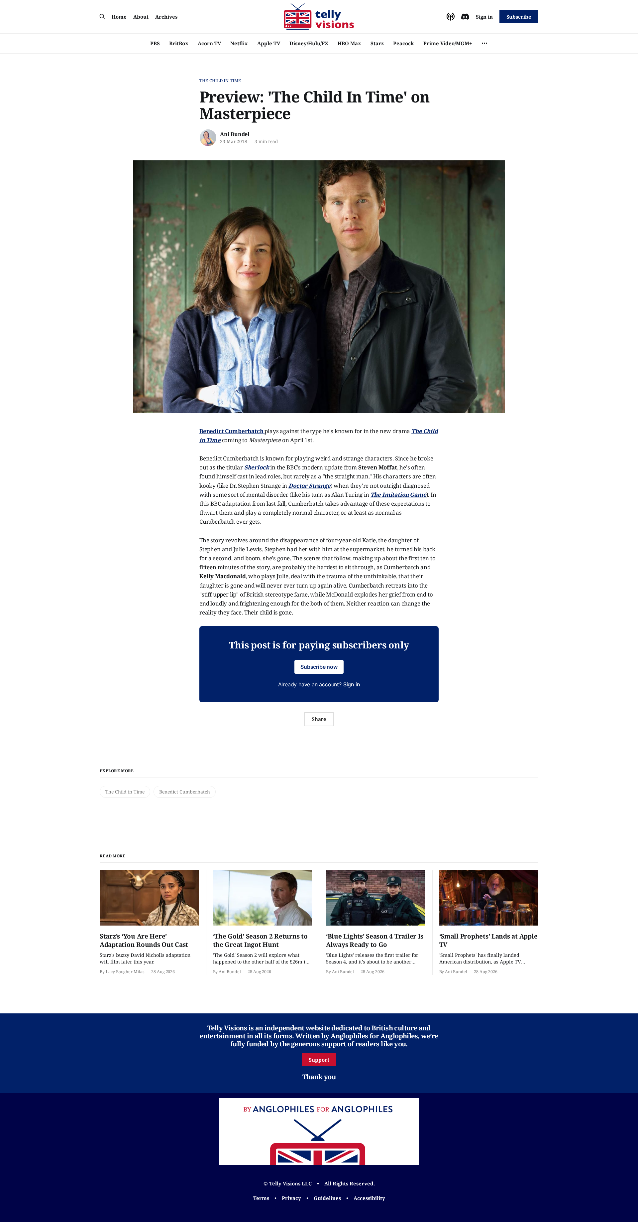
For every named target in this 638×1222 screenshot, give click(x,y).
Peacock (403, 43)
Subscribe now (319, 666)
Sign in (484, 16)
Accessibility (369, 1198)
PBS (155, 43)
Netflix (239, 43)
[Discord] (465, 17)
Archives (166, 16)
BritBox (178, 43)
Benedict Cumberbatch (184, 791)
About (141, 16)
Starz (377, 43)
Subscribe (518, 16)
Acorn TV (209, 43)
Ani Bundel (235, 134)
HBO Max (349, 43)
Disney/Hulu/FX (308, 43)
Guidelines (327, 1198)
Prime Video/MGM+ (447, 43)
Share (319, 719)
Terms (261, 1198)
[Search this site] (102, 16)
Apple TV (268, 43)
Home (119, 16)
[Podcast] (451, 17)
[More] (484, 43)
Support (319, 1059)
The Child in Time (220, 81)
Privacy (291, 1198)
